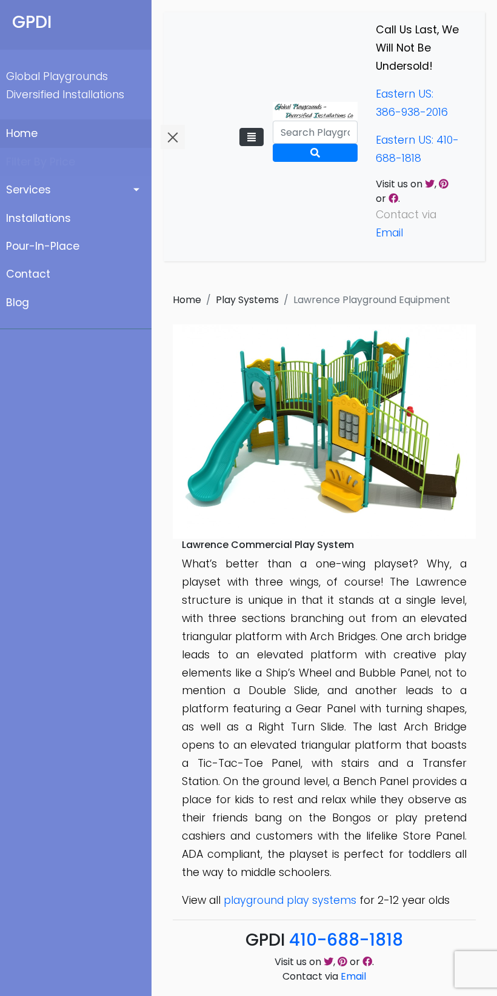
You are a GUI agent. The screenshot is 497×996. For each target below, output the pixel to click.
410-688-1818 (346, 940)
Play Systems (247, 300)
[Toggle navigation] (251, 137)
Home (22, 133)
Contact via (324, 976)
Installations (38, 218)
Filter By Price (40, 162)
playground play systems (290, 900)
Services (28, 189)
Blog (17, 302)
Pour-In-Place (42, 246)
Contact (28, 274)
